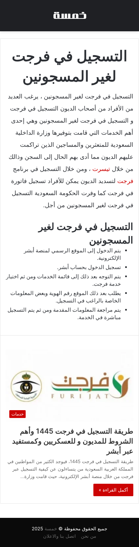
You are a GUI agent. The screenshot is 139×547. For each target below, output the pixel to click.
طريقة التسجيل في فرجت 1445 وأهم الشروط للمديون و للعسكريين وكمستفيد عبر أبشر (72, 441)
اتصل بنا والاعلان (59, 536)
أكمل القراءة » (113, 490)
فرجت (125, 180)
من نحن (88, 536)
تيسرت (101, 168)
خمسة (51, 528)
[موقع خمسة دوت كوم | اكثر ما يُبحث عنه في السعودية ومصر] (69, 15)
